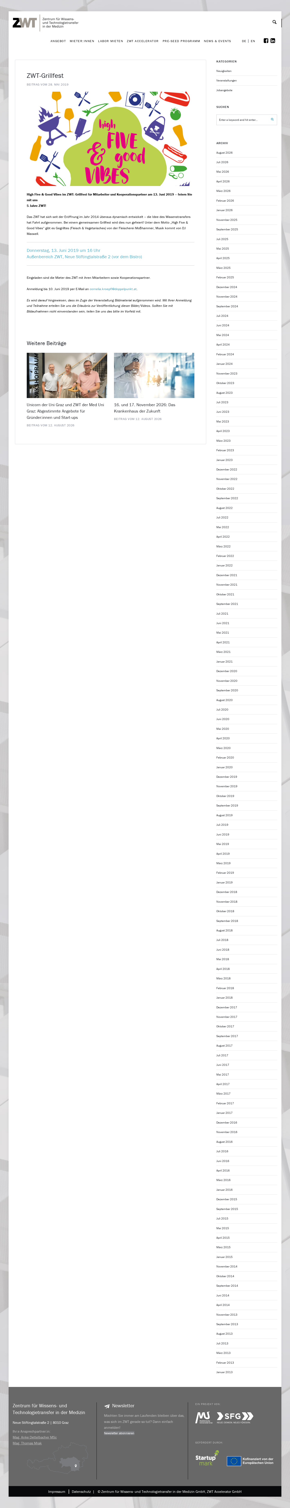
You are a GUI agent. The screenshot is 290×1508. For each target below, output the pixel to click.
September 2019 (227, 805)
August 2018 (224, 930)
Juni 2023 (222, 412)
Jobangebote (224, 90)
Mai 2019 (222, 844)
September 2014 (227, 1286)
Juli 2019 (222, 825)
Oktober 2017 (225, 1026)
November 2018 (226, 902)
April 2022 (223, 537)
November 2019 (226, 786)
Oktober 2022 (225, 489)
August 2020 (224, 700)
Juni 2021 (222, 623)
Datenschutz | (82, 1491)
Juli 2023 (222, 402)
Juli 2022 (222, 517)
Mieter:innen (82, 41)
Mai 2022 (222, 527)
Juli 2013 (222, 1343)
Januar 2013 (224, 1372)
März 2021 (223, 652)
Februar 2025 (225, 277)
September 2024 (227, 306)
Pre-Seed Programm (181, 41)
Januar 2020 (224, 767)
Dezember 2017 (226, 1007)
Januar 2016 (224, 1190)
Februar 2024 (225, 354)
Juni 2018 (222, 950)
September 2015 (227, 1209)
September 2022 (227, 498)
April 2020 (223, 738)
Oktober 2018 (225, 911)
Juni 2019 (222, 834)
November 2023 (226, 373)
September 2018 (227, 921)
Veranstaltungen (226, 80)
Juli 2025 (222, 239)
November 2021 (226, 585)
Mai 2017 (222, 1074)
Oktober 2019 (225, 796)
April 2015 (223, 1238)
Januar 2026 (224, 210)
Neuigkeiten (224, 71)
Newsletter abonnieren (119, 1433)
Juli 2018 (222, 940)
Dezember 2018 (226, 892)
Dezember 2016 (226, 1122)
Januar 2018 (224, 998)
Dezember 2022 (226, 469)
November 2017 (226, 1017)
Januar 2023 (224, 460)
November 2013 (226, 1315)
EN (253, 41)
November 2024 (226, 296)
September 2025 (227, 229)
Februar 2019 (225, 873)
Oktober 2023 (225, 383)
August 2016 (224, 1142)
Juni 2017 (222, 1065)
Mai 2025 (222, 249)
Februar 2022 (225, 556)
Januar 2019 (224, 882)
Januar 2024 (224, 364)
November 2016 (226, 1132)
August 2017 (224, 1045)
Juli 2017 (222, 1055)
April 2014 (223, 1305)
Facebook (269, 41)
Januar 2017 (224, 1113)
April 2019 (223, 854)
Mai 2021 (222, 633)
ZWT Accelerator (143, 41)
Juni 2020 (222, 719)
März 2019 (223, 863)
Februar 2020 (225, 757)
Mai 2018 (222, 959)
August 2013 (224, 1334)
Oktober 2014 (225, 1276)
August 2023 (224, 393)
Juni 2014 (222, 1295)
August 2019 (224, 815)
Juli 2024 (222, 316)
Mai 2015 (222, 1228)
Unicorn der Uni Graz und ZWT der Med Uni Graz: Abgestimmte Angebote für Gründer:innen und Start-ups (65, 411)
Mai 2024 (222, 335)
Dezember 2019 (226, 777)
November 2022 (226, 479)
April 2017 (223, 1084)
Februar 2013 (225, 1363)
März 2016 (223, 1180)
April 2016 (223, 1170)
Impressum (56, 1491)
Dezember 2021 (226, 575)
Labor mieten (110, 41)
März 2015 (223, 1247)
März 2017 (223, 1093)
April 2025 (223, 258)
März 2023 (223, 441)
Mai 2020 (222, 729)
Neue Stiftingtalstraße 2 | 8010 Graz (41, 1422)
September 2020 (227, 690)
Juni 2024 (222, 325)
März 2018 (223, 978)
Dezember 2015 (226, 1199)
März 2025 (223, 268)
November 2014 (226, 1266)
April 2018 (223, 969)
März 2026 (223, 191)
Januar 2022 (224, 565)
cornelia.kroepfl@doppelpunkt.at (113, 289)
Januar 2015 (224, 1257)
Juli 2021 (222, 614)
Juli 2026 (222, 162)
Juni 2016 (222, 1161)
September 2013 (227, 1324)
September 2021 (227, 604)
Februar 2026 (225, 201)
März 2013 (223, 1353)
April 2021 (223, 642)
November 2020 (226, 681)
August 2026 (224, 153)
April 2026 (223, 181)
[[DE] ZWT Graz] (47, 10)
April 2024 (223, 344)
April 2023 (223, 431)
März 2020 (223, 748)
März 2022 (223, 546)
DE (244, 41)
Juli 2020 (222, 709)
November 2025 (226, 220)
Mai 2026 (222, 172)
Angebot (58, 41)
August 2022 (224, 508)
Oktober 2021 (225, 594)
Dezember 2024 (226, 287)
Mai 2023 (222, 421)
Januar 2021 (224, 661)
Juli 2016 (222, 1151)
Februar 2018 (225, 988)
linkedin (276, 41)
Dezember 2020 (226, 671)
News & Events (217, 41)
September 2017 (227, 1036)
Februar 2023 (225, 450)
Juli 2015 (222, 1218)
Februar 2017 (225, 1103)
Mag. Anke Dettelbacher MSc (35, 1437)
